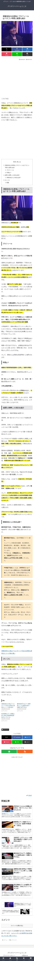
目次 (14, 161)
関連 (8, 182)
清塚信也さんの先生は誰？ (14, 177)
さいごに (7, 180)
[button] (27, 54)
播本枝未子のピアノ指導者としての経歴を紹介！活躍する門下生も (23, 705)
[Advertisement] (17, 78)
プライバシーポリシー (9, 955)
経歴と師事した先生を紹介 (12, 175)
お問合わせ (25, 955)
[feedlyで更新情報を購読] (9, 751)
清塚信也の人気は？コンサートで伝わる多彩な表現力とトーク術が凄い (8, 705)
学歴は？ (9, 172)
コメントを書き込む (17, 925)
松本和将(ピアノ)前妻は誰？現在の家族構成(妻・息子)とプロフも (8, 715)
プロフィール (10, 170)
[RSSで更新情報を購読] (25, 751)
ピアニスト (6, 729)
